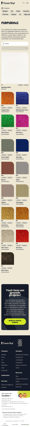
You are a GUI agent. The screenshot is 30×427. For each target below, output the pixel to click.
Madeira (5, 11)
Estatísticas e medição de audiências (11, 417)
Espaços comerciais (21, 365)
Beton (3, 362)
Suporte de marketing (22, 384)
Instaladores (19, 362)
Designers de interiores (22, 354)
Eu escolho (15, 424)
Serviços (4, 381)
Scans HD (18, 387)
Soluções (19, 351)
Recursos (19, 372)
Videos (18, 381)
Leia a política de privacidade (8, 409)
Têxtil (2, 368)
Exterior (13, 14)
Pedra (18, 11)
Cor (12, 11)
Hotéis (17, 368)
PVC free (5, 14)
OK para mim (25, 424)
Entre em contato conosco (15, 321)
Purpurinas (4, 370)
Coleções (7, 8)
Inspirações (5, 375)
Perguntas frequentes (22, 379)
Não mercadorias (5, 424)
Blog (17, 376)
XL (20, 14)
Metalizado (4, 365)
